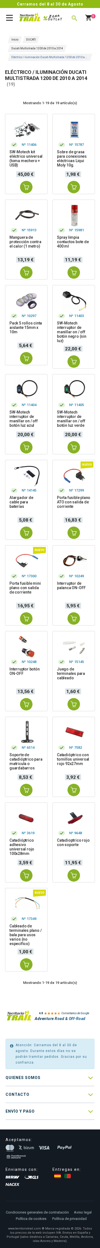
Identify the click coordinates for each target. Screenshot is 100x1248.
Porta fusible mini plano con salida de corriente (25, 587)
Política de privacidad (69, 1219)
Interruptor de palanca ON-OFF (71, 585)
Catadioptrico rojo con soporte (73, 842)
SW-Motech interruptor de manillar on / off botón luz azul (23, 419)
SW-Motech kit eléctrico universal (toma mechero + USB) (25, 158)
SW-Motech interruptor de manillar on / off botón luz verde (71, 419)
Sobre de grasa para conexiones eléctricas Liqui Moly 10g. (72, 158)
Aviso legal (83, 1212)
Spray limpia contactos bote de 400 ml (73, 241)
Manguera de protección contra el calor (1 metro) (25, 241)
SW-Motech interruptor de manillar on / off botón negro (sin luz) (71, 332)
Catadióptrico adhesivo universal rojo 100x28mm (21, 847)
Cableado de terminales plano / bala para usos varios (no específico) (25, 935)
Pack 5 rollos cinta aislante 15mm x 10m (25, 327)
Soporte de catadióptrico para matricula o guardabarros (25, 761)
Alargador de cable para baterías (21, 502)
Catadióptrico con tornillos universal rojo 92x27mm (73, 759)
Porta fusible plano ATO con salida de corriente (73, 502)
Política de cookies (31, 1219)
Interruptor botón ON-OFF (24, 671)
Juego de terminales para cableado (71, 673)
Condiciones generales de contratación (37, 1212)
